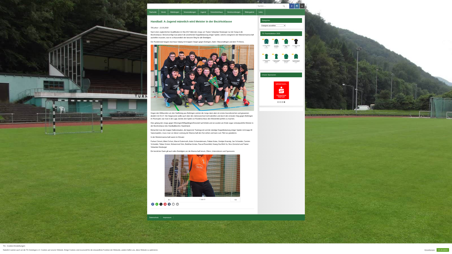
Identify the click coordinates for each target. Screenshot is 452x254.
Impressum (167, 217)
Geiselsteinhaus (216, 12)
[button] (152, 204)
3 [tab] (282, 102)
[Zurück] (169, 199)
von (202, 199)
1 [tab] (278, 102)
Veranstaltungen (190, 12)
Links (261, 12)
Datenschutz (154, 217)
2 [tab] (280, 102)
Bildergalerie (249, 12)
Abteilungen (174, 12)
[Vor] (235, 199)
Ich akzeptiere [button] (443, 250)
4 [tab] (284, 102)
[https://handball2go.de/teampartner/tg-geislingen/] (281, 52)
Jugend (203, 12)
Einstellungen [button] (430, 250)
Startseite (153, 12)
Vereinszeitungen (233, 12)
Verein (163, 12)
